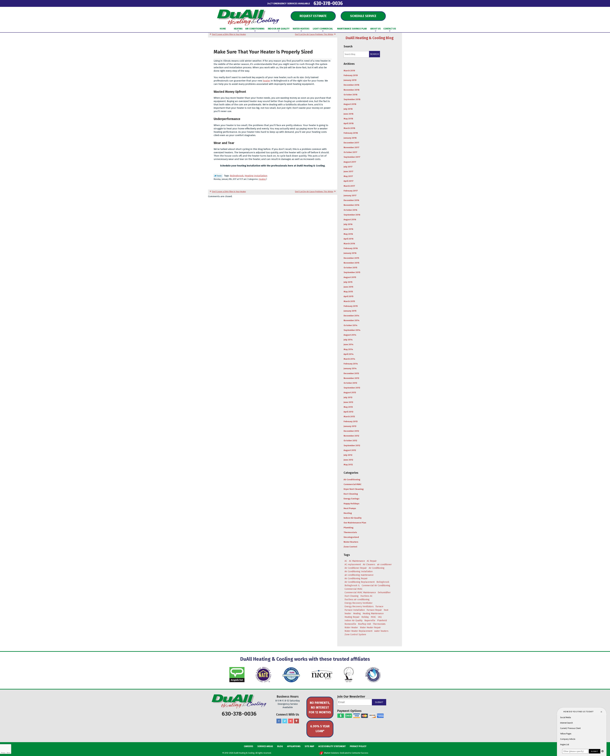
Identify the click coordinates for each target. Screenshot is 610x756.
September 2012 (352, 445)
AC (346, 561)
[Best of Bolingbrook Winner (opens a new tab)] (349, 674)
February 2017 (351, 191)
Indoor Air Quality (353, 518)
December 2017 (351, 142)
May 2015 (348, 291)
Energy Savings (351, 498)
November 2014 (351, 320)
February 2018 (351, 133)
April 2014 (349, 354)
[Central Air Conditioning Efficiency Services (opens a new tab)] (291, 674)
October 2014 (350, 325)
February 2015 (351, 306)
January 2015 (350, 311)
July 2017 (348, 166)
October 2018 (350, 94)
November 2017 (351, 147)
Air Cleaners (369, 564)
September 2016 (352, 215)
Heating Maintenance (373, 613)
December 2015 (351, 258)
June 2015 (348, 287)
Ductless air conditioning (357, 599)
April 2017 (348, 181)
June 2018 (348, 114)
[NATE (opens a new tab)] (263, 674)
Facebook (278, 721)
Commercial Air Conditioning (376, 585)
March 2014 (349, 359)
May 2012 (348, 464)
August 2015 (350, 277)
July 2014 (348, 339)
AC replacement (353, 564)
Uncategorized (351, 537)
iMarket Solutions (331, 753)
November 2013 (351, 378)
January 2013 (350, 426)
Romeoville (350, 624)
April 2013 (348, 412)
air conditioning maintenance (359, 575)
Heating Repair (352, 617)
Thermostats (350, 532)
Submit (379, 702)
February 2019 (351, 75)
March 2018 (349, 128)
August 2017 (350, 162)
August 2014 (350, 335)
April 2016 (348, 239)
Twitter (284, 721)
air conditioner (384, 564)
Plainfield (382, 620)
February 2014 (351, 363)
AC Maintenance (357, 561)
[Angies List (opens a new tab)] (236, 674)
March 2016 (349, 243)
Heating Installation (256, 175)
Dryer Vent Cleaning (354, 489)
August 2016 (350, 219)
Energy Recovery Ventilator (359, 603)
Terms (8, 752)
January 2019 (350, 80)
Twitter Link (218, 175)
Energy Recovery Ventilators (359, 606)
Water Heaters (351, 542)
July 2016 (348, 224)
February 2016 (351, 248)
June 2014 (348, 344)
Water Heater (351, 627)
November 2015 (351, 263)
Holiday (365, 617)
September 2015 (352, 272)
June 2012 (348, 460)
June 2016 (348, 229)
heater (266, 80)
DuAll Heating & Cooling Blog (369, 38)
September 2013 (352, 388)
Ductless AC (366, 596)
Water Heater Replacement (358, 631)
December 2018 (351, 85)
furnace (379, 606)
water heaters (381, 631)
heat (386, 610)
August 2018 (350, 104)
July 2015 (348, 282)
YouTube (290, 721)
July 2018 (348, 109)
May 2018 (348, 118)
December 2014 (351, 315)
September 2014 (352, 330)
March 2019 (349, 70)
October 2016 (350, 210)
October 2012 (350, 440)
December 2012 (351, 431)
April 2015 (348, 296)
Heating (262, 179)
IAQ (380, 617)
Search (374, 54)
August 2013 (350, 392)
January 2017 (350, 195)
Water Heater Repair (370, 627)
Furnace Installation (355, 610)
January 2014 (350, 368)
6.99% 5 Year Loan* (320, 728)
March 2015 (349, 301)
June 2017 (348, 171)
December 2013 (351, 373)
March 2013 (349, 416)
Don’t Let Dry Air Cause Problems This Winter (314, 34)
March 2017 (349, 186)
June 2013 (348, 402)
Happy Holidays (351, 503)
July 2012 (348, 455)
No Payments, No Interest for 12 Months (320, 707)
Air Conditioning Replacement (360, 582)
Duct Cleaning (351, 494)
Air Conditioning (352, 479)
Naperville (369, 620)
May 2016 (348, 234)
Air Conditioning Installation (359, 571)
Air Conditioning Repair (356, 578)
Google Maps (296, 721)
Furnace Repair (374, 610)
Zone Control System (355, 634)
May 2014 (348, 349)
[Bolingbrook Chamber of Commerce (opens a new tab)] (373, 675)
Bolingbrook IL (352, 585)
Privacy (3, 752)
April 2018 (349, 123)
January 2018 (350, 138)
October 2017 (350, 152)
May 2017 (348, 176)
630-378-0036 (328, 3)
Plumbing (348, 527)
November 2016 (351, 205)
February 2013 (351, 421)
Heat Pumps (350, 508)
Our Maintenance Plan (355, 522)
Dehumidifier (384, 592)
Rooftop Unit (364, 624)
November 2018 (351, 90)
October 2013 (350, 383)
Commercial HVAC (352, 484)
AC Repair (372, 561)
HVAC (373, 617)
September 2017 (352, 157)
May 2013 (348, 407)
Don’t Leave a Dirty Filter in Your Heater (229, 34)
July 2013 (348, 397)
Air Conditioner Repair (356, 568)
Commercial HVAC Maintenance (360, 592)
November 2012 (351, 436)
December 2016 (351, 200)
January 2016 (350, 253)
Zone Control (350, 546)
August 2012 (350, 450)
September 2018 (352, 99)
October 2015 (350, 267)
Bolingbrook (237, 175)
